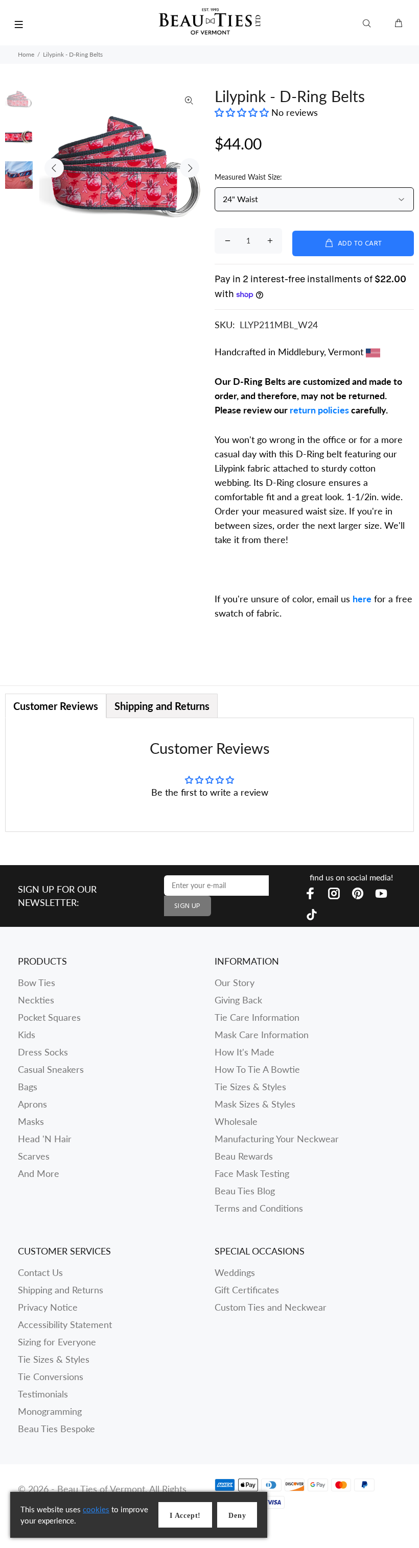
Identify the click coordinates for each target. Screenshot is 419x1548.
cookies (96, 1509)
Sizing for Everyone (57, 1341)
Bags (27, 1086)
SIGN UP (187, 906)
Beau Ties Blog (245, 1190)
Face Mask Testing (252, 1173)
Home (26, 54)
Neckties (36, 999)
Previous (54, 168)
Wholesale (236, 1121)
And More (38, 1173)
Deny (237, 1515)
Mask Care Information (262, 1034)
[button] (243, 112)
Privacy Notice (48, 1307)
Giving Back (238, 999)
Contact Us (40, 1272)
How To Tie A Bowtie (257, 1069)
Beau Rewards (244, 1156)
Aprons (32, 1104)
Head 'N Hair (45, 1138)
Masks (31, 1121)
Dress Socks (43, 1052)
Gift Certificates (247, 1289)
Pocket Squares (49, 1017)
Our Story (234, 982)
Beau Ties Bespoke (56, 1428)
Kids (26, 1034)
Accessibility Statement (65, 1324)
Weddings (235, 1272)
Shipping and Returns (60, 1289)
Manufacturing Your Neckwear (277, 1138)
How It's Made (244, 1052)
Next (189, 168)
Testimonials (43, 1393)
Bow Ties (36, 982)
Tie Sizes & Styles (250, 1086)
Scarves (34, 1156)
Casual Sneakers (51, 1069)
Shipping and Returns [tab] (162, 706)
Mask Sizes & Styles (255, 1104)
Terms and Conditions (259, 1208)
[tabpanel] (209, 774)
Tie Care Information (257, 1017)
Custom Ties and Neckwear (271, 1307)
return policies (319, 409)
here (362, 598)
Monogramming (50, 1411)
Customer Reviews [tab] (55, 706)
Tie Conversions (50, 1376)
